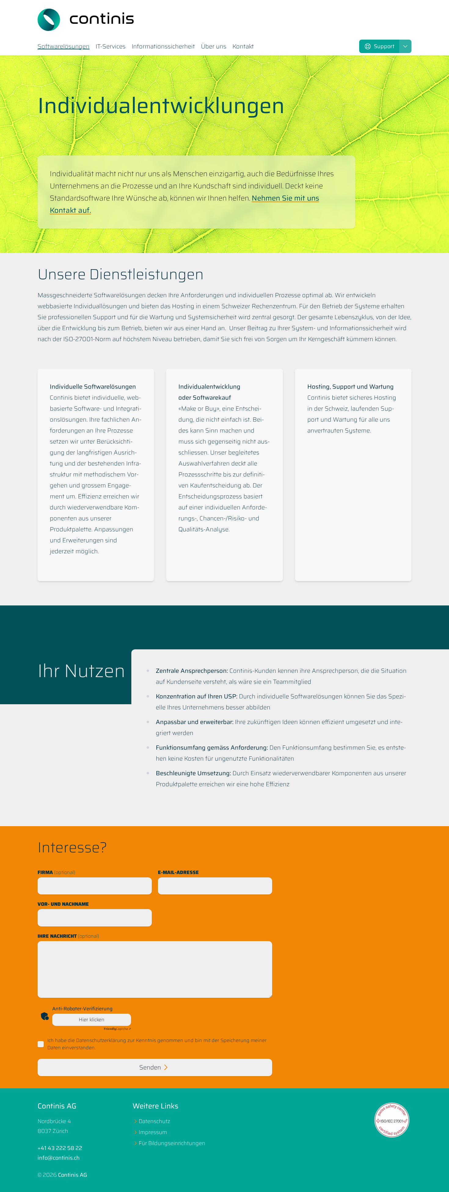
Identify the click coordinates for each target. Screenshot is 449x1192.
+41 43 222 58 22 (60, 1148)
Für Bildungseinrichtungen (172, 1143)
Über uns (213, 46)
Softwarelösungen (63, 46)
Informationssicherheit (163, 46)
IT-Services (111, 46)
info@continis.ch (59, 1158)
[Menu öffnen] (405, 46)
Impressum (153, 1132)
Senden (150, 1067)
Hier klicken (91, 1019)
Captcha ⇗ (117, 1028)
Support (384, 46)
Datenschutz (154, 1121)
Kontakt (243, 46)
